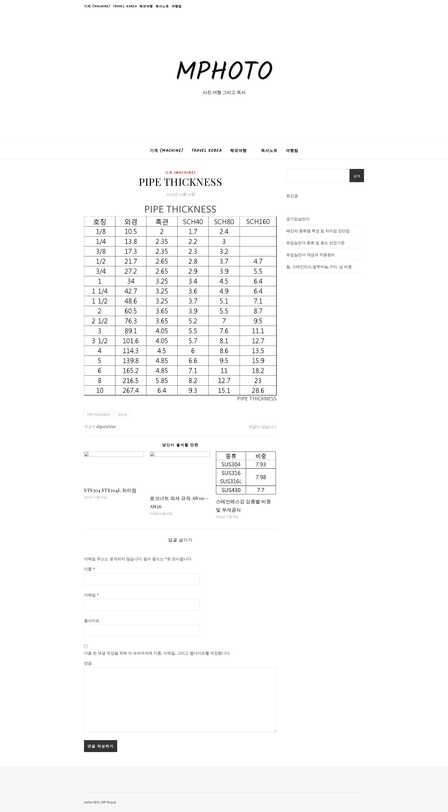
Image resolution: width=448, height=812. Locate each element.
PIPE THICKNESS (98, 414)
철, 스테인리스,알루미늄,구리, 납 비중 (319, 266)
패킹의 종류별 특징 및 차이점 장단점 (318, 230)
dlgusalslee (106, 426)
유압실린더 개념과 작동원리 (310, 254)
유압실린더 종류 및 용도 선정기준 (315, 242)
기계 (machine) (97, 6)
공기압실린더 (298, 218)
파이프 (122, 414)
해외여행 (146, 6)
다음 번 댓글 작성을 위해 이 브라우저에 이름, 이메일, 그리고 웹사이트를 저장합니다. (157, 653)
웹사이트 (92, 620)
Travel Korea (125, 6)
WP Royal (108, 802)
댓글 (88, 663)
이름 (89, 568)
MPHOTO (224, 73)
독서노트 (162, 6)
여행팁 (177, 6)
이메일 (91, 594)
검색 (356, 176)
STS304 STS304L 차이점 (110, 490)
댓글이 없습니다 (262, 426)
